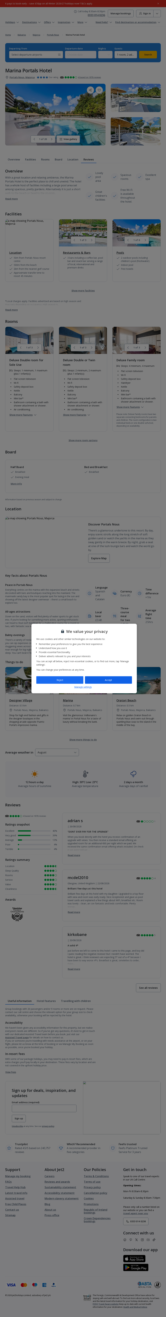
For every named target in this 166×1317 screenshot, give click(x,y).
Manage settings (83, 686)
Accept (108, 680)
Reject (60, 680)
